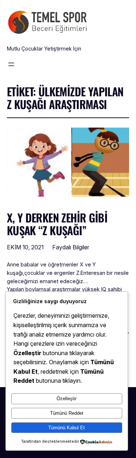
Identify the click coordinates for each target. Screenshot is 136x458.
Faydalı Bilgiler (70, 247)
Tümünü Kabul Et (66, 427)
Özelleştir (67, 398)
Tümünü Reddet (66, 413)
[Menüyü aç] (11, 64)
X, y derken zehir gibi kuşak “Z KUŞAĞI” (57, 224)
